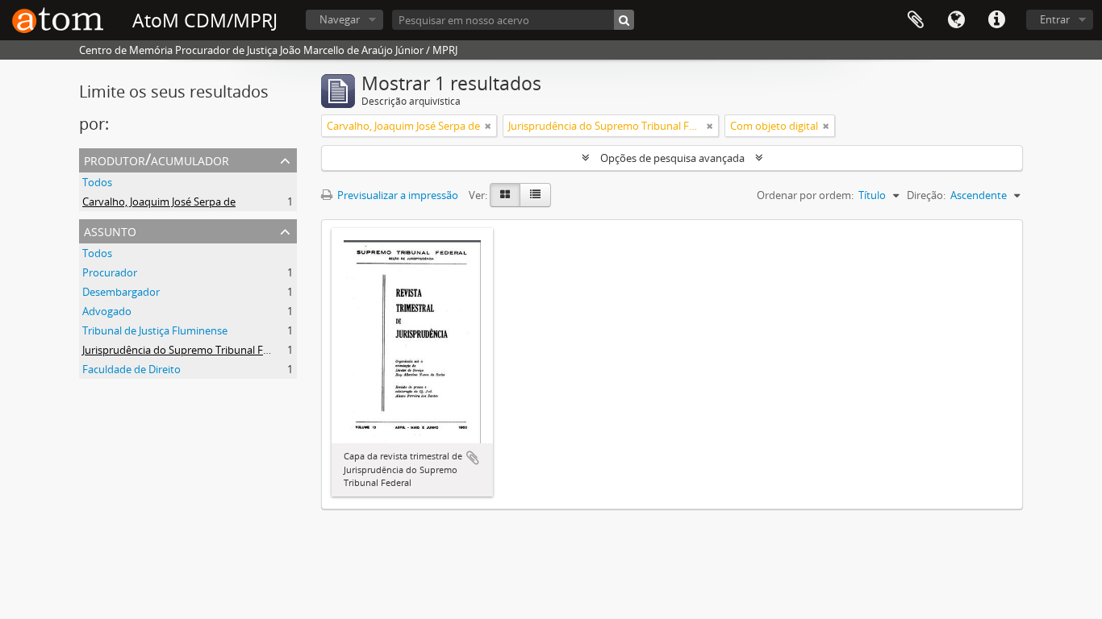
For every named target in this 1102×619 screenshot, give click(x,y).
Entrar (1055, 19)
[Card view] (505, 195)
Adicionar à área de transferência (473, 458)
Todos (97, 182)
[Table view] (535, 195)
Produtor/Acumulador (156, 159)
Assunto (110, 230)
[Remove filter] (488, 126)
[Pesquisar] (624, 20)
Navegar (339, 19)
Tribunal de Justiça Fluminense (154, 330)
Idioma (956, 20)
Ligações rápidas (996, 20)
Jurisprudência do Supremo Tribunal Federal (187, 350)
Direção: (926, 195)
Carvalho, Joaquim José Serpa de (159, 201)
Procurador (109, 272)
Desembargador (121, 292)
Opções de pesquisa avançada (672, 158)
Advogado (106, 311)
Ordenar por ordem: (805, 195)
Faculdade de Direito (131, 369)
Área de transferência (915, 20)
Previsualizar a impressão (396, 195)
